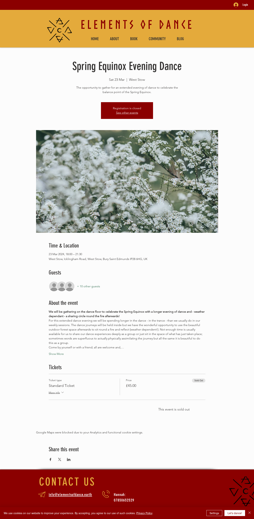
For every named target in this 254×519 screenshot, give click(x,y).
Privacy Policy (144, 513)
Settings (214, 513)
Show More (56, 354)
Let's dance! (235, 513)
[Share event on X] (59, 459)
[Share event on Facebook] (50, 459)
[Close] (249, 513)
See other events (127, 112)
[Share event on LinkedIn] (68, 459)
